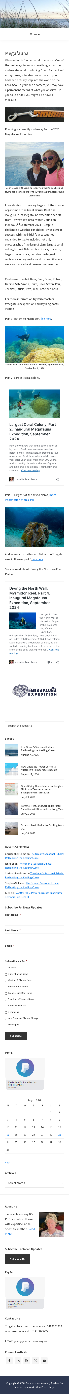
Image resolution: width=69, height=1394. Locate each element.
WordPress (41, 1387)
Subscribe (16, 1035)
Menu (36, 34)
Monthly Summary (17, 1005)
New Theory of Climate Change (23, 1018)
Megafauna (13, 1011)
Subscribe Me (17, 1259)
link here (46, 319)
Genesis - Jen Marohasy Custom (42, 1383)
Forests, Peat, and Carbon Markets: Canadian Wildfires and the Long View (42, 807)
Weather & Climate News (20, 980)
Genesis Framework (24, 1387)
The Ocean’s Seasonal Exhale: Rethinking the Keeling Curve (38, 748)
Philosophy (13, 1024)
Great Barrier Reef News (20, 992)
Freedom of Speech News (21, 999)
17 (8, 1134)
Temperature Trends (18, 986)
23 (59, 1134)
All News (12, 967)
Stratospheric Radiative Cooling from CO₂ (42, 827)
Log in (52, 1387)
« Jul (7, 1162)
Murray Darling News (18, 973)
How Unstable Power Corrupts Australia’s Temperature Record (39, 768)
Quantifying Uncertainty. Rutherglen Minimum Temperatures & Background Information (42, 789)
